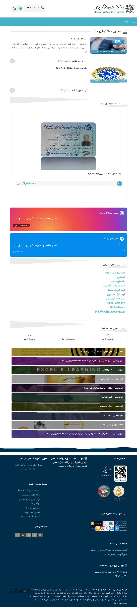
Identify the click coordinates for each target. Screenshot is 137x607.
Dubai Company (115, 303)
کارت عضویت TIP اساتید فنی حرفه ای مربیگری (101, 173)
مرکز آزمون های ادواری (29, 499)
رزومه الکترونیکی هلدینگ (28, 491)
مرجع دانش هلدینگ (30, 495)
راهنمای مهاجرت (117, 282)
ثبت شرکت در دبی (116, 295)
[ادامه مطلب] (12, 60)
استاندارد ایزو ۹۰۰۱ (79, 39)
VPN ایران (117, 572)
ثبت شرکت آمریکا (116, 290)
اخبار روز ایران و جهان (115, 273)
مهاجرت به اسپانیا (32, 512)
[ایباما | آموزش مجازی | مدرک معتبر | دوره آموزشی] (119, 8)
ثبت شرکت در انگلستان (114, 286)
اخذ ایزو (121, 277)
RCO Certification (30, 517)
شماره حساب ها (119, 550)
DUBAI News (117, 308)
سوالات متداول (104, 550)
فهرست (127, 21)
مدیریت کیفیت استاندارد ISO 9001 (71, 68)
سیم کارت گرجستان (115, 299)
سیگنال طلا (35, 504)
